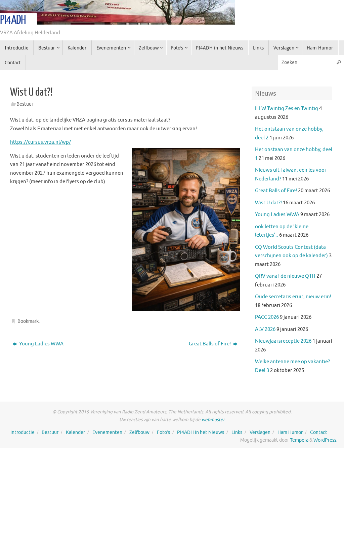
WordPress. (325, 440)
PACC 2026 (267, 317)
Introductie (22, 432)
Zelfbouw (139, 432)
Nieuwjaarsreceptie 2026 (283, 341)
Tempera (299, 440)
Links (236, 432)
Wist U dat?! (268, 203)
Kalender (75, 432)
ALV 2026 (265, 329)
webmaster (213, 419)
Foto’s (163, 432)
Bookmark (28, 321)
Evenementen (107, 432)
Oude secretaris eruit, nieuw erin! (293, 297)
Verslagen (260, 432)
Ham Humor (290, 432)
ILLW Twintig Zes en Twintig (286, 108)
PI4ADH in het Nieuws (200, 432)
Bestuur (24, 104)
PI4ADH (13, 20)
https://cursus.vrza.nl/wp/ (40, 142)
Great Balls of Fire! (210, 344)
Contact (318, 432)
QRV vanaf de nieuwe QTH (285, 276)
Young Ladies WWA (40, 344)
